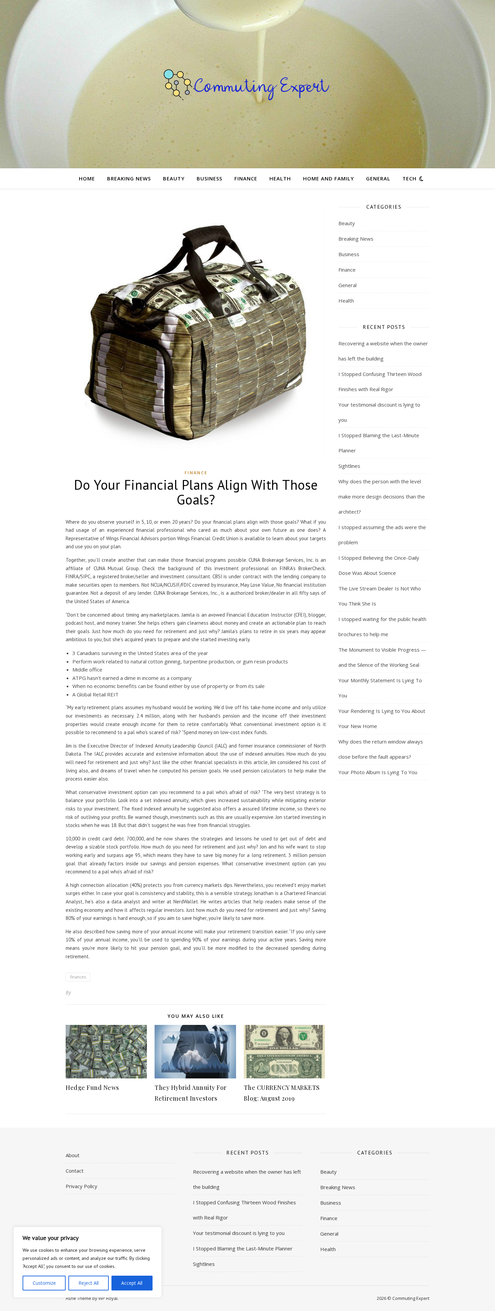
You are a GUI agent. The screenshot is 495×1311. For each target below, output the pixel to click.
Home (87, 178)
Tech (409, 178)
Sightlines (349, 465)
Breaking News (129, 178)
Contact (75, 1170)
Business (209, 178)
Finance (245, 178)
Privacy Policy (81, 1186)
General (378, 178)
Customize (44, 1283)
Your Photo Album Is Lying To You (377, 772)
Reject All (88, 1283)
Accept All (131, 1283)
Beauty (174, 178)
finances (78, 977)
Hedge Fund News (92, 1087)
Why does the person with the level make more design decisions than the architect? (381, 496)
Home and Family (328, 178)
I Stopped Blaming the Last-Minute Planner (243, 1248)
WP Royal (108, 1298)
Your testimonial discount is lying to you (239, 1233)
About (72, 1155)
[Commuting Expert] (247, 84)
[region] (87, 1262)
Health (280, 178)
